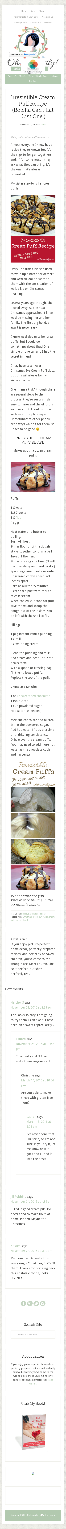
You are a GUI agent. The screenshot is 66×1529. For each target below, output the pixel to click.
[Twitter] (36, 1303)
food (25, 920)
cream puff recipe (40, 917)
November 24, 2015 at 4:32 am (31, 1201)
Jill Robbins (18, 1197)
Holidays (25, 914)
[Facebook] (23, 1303)
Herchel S (17, 1002)
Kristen (16, 1246)
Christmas (27, 917)
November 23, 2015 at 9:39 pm (32, 1007)
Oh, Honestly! (33, 38)
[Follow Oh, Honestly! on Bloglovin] (23, 56)
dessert (19, 920)
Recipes (42, 914)
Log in (52, 1515)
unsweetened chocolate (33, 696)
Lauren (21, 1039)
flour (19, 517)
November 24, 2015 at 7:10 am (31, 1251)
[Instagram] (42, 1303)
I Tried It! (34, 914)
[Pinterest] (30, 1303)
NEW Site (44, 1515)
